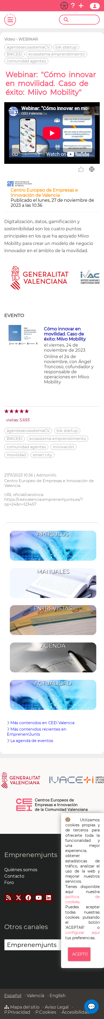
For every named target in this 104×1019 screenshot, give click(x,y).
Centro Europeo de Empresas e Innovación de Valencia (44, 193)
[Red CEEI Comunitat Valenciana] (52, 810)
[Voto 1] (6, 411)
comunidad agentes (26, 61)
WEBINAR (28, 39)
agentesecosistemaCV (28, 47)
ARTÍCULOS (53, 534)
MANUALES (53, 571)
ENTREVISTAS (53, 608)
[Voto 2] (11, 411)
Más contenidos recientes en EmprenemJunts (36, 732)
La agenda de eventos (31, 740)
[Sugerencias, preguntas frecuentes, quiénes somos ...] (73, 5)
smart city (42, 455)
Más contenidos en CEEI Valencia (42, 722)
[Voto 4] (22, 411)
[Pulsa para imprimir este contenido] (91, 169)
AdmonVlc (46, 475)
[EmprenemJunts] (24, 16)
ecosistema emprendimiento (56, 54)
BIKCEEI (14, 54)
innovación (63, 447)
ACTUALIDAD (53, 683)
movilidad (16, 455)
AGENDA (53, 646)
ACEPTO (80, 954)
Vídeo (9, 39)
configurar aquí (82, 932)
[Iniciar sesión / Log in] (95, 6)
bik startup (66, 47)
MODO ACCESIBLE (64, 5)
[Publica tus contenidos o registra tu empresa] (81, 5)
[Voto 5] (27, 411)
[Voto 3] (16, 411)
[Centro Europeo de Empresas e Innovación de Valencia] (19, 185)
